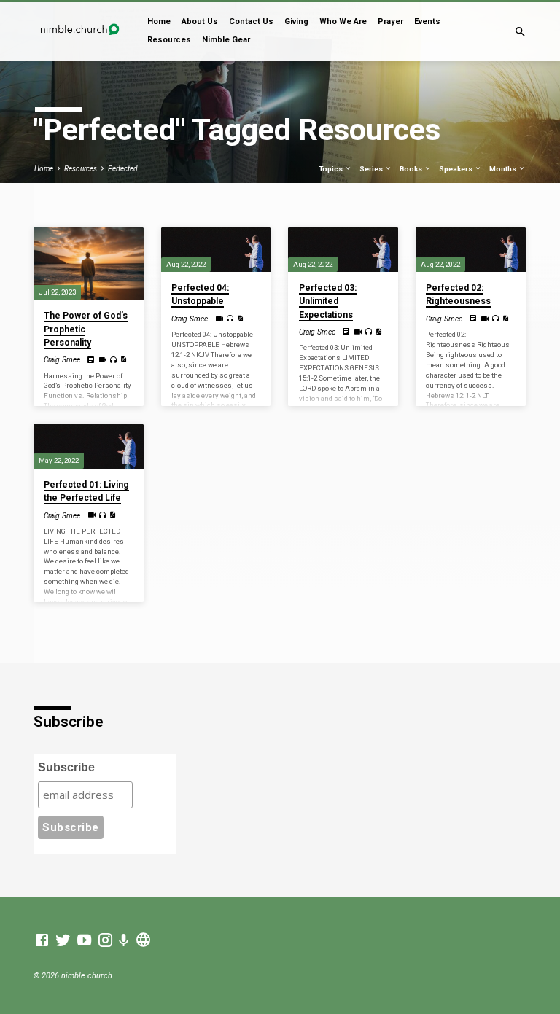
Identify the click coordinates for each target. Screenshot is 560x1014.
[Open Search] (520, 32)
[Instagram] (105, 941)
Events (427, 21)
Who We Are (343, 21)
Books (412, 169)
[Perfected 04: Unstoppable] (216, 249)
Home (159, 21)
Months (503, 169)
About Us (200, 21)
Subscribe (66, 767)
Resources (169, 39)
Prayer (390, 21)
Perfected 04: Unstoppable (200, 294)
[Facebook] (42, 941)
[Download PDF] (123, 359)
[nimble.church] (143, 941)
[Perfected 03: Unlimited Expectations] (343, 249)
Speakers (456, 169)
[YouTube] (84, 941)
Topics (331, 169)
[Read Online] (91, 360)
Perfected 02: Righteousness (458, 294)
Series (371, 169)
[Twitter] (63, 941)
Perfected (122, 169)
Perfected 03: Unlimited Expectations (328, 301)
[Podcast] (124, 941)
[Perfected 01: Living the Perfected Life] (89, 446)
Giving (296, 21)
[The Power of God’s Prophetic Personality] (89, 263)
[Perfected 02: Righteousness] (471, 249)
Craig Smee (62, 359)
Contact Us (251, 21)
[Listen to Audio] (113, 360)
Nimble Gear (226, 39)
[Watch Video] (102, 359)
